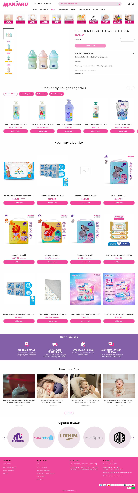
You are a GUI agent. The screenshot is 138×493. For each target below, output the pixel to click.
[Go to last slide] (5, 438)
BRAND (73, 9)
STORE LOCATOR (99, 9)
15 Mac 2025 (19, 405)
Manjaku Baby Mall (71, 490)
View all (69, 413)
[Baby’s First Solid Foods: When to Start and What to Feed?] (85, 386)
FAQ (38, 464)
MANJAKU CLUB (84, 9)
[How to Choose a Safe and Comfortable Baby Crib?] (52, 386)
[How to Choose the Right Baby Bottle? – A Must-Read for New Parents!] (19, 386)
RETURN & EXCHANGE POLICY (46, 473)
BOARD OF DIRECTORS (10, 467)
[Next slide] (133, 438)
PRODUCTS (44, 9)
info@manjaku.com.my (115, 476)
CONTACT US (41, 476)
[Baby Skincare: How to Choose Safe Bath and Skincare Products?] (119, 386)
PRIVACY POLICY (42, 467)
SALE (53, 9)
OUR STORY (7, 464)
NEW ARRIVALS (63, 9)
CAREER (5, 473)
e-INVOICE (40, 479)
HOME (35, 9)
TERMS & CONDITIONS (44, 470)
